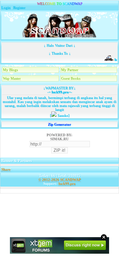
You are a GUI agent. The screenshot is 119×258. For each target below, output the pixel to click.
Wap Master (12, 78)
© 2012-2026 (48, 180)
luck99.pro (60, 92)
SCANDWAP (70, 180)
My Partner (69, 70)
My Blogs (10, 70)
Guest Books (70, 78)
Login (6, 8)
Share (6, 169)
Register (19, 8)
